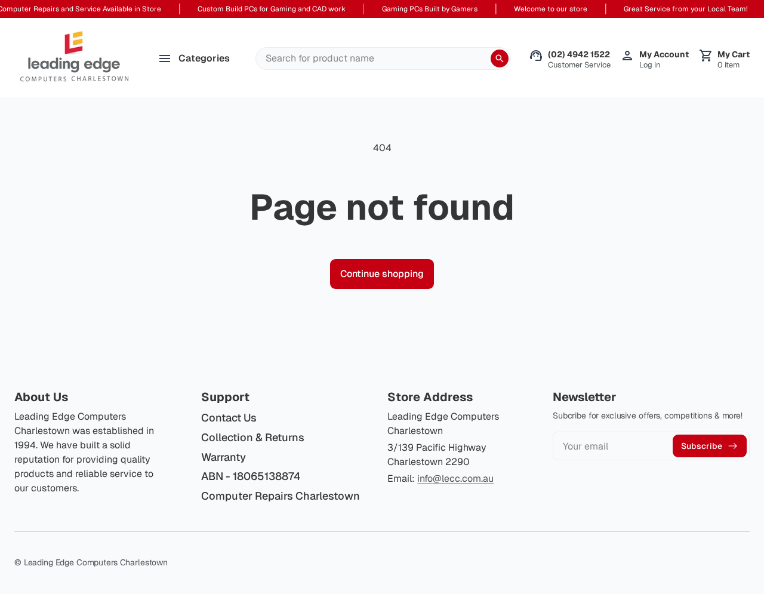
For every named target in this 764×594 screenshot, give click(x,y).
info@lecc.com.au (455, 478)
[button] (724, 58)
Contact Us (229, 417)
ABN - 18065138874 (250, 477)
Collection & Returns (252, 437)
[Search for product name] (499, 58)
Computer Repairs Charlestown (280, 496)
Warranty (223, 457)
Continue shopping (382, 273)
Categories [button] (204, 58)
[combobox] (383, 58)
